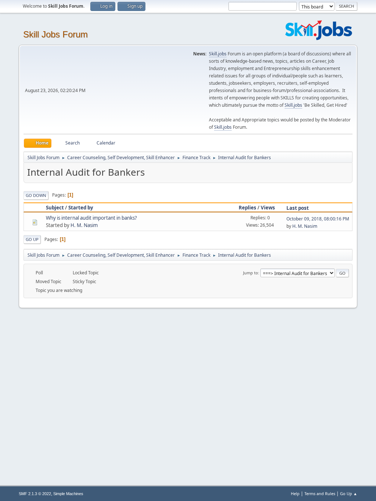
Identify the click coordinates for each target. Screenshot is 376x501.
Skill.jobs (218, 54)
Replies (247, 207)
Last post (297, 208)
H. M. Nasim (84, 225)
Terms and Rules (319, 493)
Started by (80, 207)
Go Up (32, 239)
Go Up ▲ (348, 493)
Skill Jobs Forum (55, 34)
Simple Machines (68, 493)
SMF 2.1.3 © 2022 (35, 493)
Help (295, 493)
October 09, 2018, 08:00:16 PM (317, 219)
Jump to (250, 272)
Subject (55, 207)
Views (268, 207)
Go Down (36, 195)
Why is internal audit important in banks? (91, 218)
